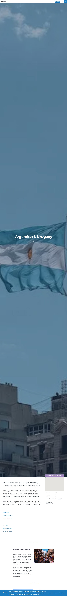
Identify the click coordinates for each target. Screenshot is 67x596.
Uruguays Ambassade (7, 528)
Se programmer (33, 240)
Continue (49, 592)
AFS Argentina (6, 512)
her (38, 594)
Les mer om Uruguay (7, 531)
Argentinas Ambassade (7, 515)
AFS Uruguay (5, 525)
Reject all (55, 592)
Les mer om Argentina (7, 518)
